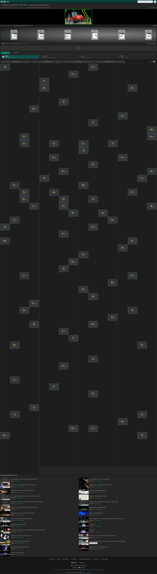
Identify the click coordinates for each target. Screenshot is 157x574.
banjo (20, 43)
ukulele (12, 43)
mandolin (16, 43)
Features (59, 559)
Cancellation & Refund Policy (84, 559)
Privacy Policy (73, 559)
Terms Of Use (66, 559)
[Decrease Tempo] (2, 26)
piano (8, 43)
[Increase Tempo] (11, 26)
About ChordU (52, 559)
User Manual (95, 559)
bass (25, 43)
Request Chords (93, 543)
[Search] (152, 1)
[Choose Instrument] (28, 43)
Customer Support (104, 559)
